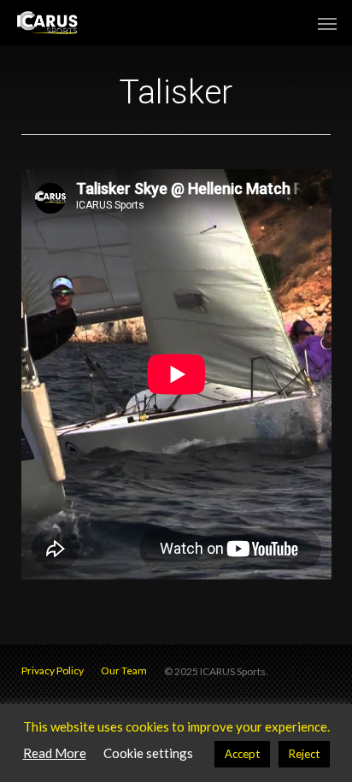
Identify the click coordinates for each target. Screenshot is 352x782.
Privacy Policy (52, 670)
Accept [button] (242, 754)
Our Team (124, 670)
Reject (304, 754)
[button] (327, 23)
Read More (54, 753)
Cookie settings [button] (148, 753)
